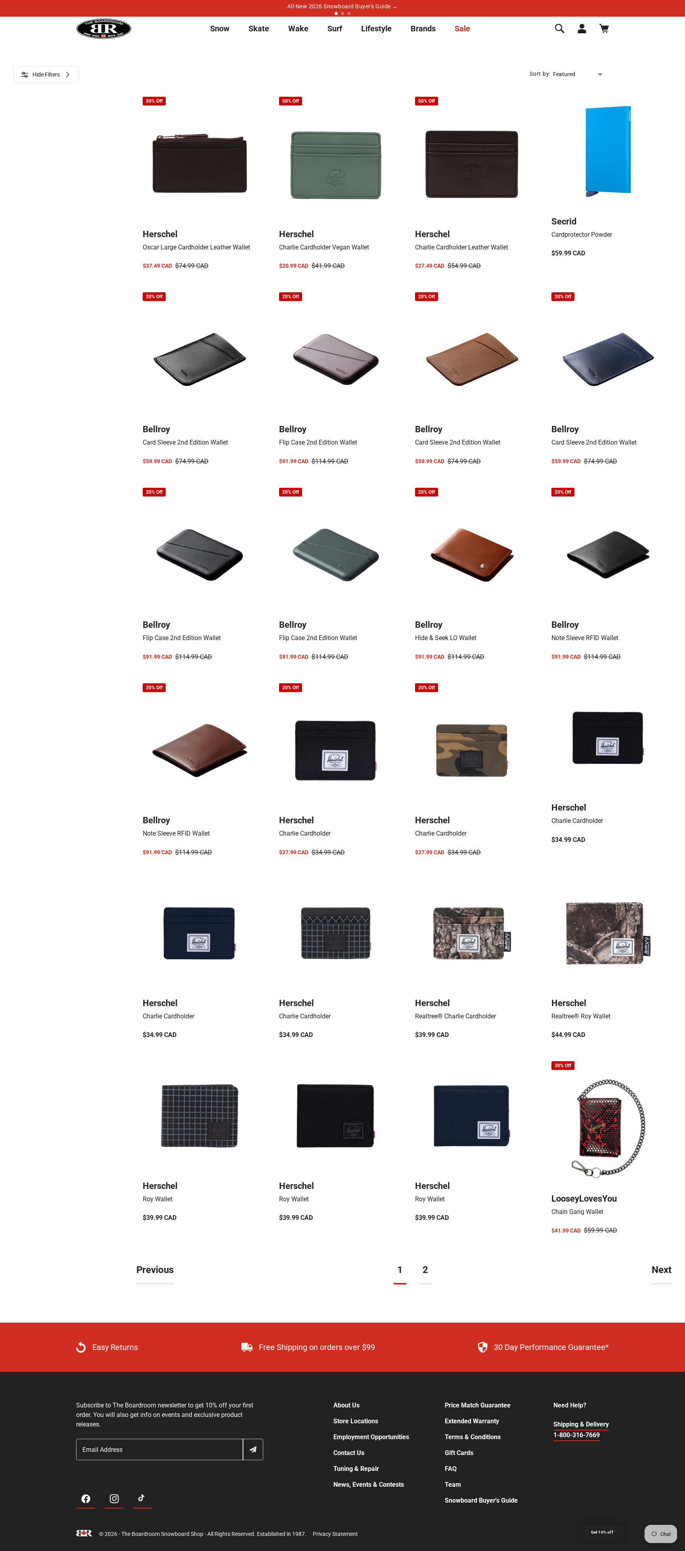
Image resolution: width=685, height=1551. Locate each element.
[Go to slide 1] (336, 13)
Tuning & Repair (356, 1468)
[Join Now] (252, 1449)
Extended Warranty (472, 1421)
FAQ (451, 1468)
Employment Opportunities (371, 1437)
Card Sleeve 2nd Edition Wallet (185, 442)
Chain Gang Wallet (577, 1211)
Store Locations (355, 1421)
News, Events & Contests (368, 1484)
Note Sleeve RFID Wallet (584, 638)
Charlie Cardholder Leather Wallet (461, 247)
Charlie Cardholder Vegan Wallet (324, 247)
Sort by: (540, 74)
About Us (346, 1405)
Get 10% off (602, 1532)
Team (453, 1484)
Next (662, 1269)
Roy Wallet (157, 1199)
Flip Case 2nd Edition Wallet (318, 442)
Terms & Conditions (473, 1437)
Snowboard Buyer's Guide (481, 1500)
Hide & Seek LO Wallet (445, 638)
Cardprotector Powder (581, 234)
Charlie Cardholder (305, 833)
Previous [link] (155, 1269)
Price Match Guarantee (478, 1405)
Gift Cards (459, 1453)
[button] (559, 28)
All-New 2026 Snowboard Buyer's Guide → (342, 6)
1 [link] (400, 1269)
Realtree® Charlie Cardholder (455, 1016)
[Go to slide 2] (342, 13)
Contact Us (348, 1453)
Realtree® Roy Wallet (580, 1016)
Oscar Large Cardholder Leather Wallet (196, 247)
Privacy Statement (335, 1534)
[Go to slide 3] (348, 13)
